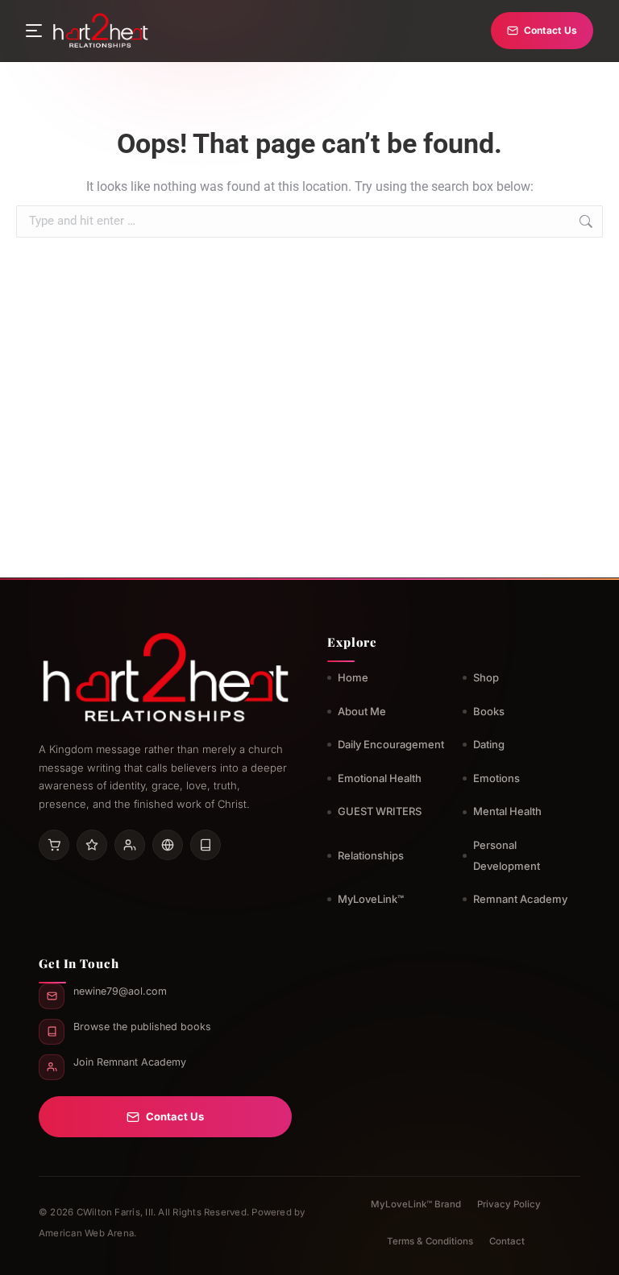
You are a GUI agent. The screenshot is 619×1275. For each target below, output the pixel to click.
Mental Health (507, 811)
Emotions (496, 778)
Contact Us (550, 30)
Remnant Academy (520, 898)
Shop (486, 677)
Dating (489, 744)
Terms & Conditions (430, 1241)
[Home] (100, 30)
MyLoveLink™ (371, 898)
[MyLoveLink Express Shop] (205, 845)
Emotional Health (380, 778)
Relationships (371, 855)
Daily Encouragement (391, 744)
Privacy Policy (509, 1204)
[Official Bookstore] (167, 845)
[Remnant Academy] (129, 845)
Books (489, 711)
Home (353, 677)
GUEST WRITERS (380, 811)
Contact (507, 1241)
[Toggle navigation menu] (34, 31)
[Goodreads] (92, 845)
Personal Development (506, 855)
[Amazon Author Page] (54, 845)
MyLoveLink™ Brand (416, 1204)
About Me (362, 711)
